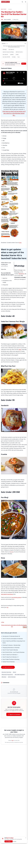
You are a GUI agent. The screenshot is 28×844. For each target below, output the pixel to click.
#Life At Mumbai (11, 677)
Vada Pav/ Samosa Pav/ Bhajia (8, 52)
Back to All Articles (9, 667)
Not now (14, 841)
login (12, 740)
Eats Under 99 (5, 54)
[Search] (22, 2)
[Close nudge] (25, 837)
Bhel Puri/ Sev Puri (19, 52)
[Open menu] (25, 2)
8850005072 (21, 273)
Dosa (18, 57)
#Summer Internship (6, 672)
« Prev (2, 622)
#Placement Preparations (7, 674)
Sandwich (12, 54)
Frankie (17, 54)
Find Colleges (8, 841)
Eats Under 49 (11, 49)
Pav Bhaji (13, 57)
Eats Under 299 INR (6, 57)
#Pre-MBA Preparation (20, 674)
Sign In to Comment (15, 714)
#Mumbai (4, 677)
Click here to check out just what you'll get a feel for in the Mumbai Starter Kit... (14, 113)
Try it (23, 63)
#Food (14, 672)
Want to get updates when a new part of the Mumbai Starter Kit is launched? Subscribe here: (14, 46)
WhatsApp (4, 49)
